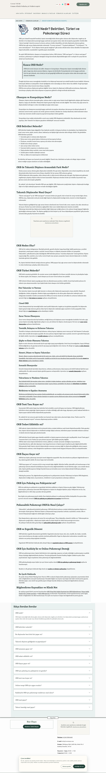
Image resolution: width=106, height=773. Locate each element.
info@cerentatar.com (65, 741)
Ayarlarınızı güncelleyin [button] (52, 223)
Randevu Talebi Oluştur (32, 726)
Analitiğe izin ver (79, 766)
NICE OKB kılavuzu (44, 593)
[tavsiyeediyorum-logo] (57, 4)
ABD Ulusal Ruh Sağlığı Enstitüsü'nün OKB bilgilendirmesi (64, 591)
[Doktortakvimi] (63, 4)
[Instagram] (65, 4)
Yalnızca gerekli (66, 766)
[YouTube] (68, 4)
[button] (63, 13)
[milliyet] (60, 4)
